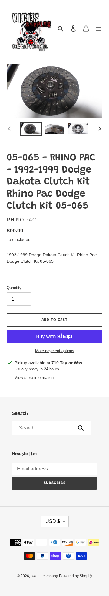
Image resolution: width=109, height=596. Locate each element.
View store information (34, 377)
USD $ (52, 521)
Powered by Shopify (75, 576)
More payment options (54, 351)
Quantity (14, 287)
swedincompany (44, 576)
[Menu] (98, 28)
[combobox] (51, 427)
